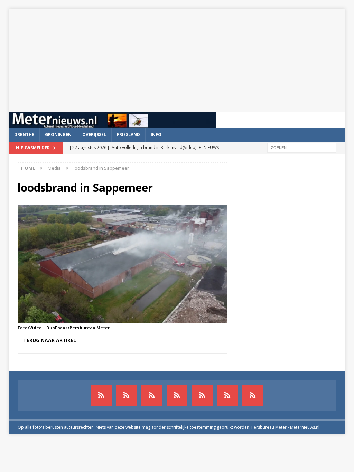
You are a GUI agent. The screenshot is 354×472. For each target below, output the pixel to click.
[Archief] (101, 395)
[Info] (202, 395)
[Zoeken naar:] (301, 147)
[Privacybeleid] (227, 395)
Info (156, 135)
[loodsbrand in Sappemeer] (122, 319)
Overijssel (94, 135)
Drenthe (24, 135)
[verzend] (252, 395)
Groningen (58, 135)
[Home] (177, 395)
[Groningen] (151, 395)
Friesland (128, 135)
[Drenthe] (126, 395)
